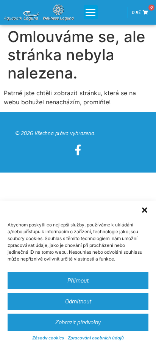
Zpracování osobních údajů (96, 338)
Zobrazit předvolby (78, 322)
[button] (144, 210)
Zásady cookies (48, 338)
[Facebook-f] (78, 150)
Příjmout (78, 280)
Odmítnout (78, 301)
